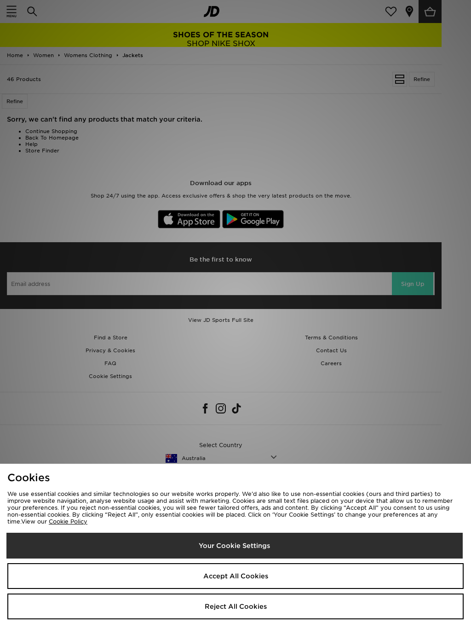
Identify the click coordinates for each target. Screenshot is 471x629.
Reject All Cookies (236, 606)
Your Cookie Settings (234, 545)
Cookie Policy (68, 521)
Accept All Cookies (235, 576)
